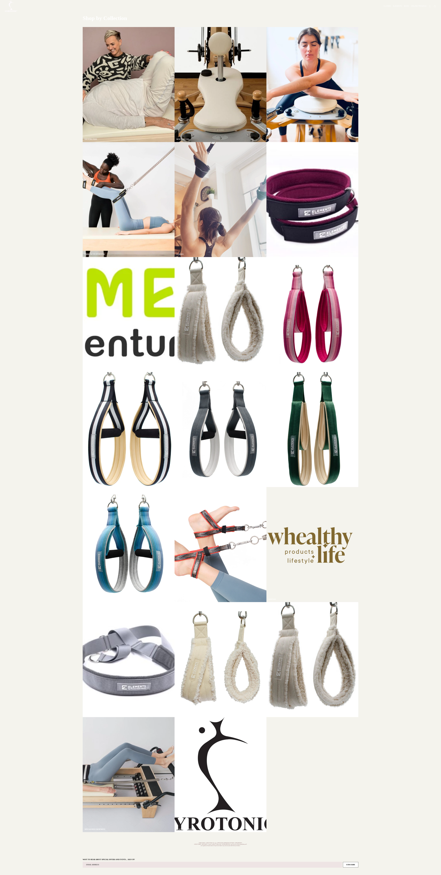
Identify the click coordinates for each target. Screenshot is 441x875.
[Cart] (434, 6)
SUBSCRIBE (350, 865)
